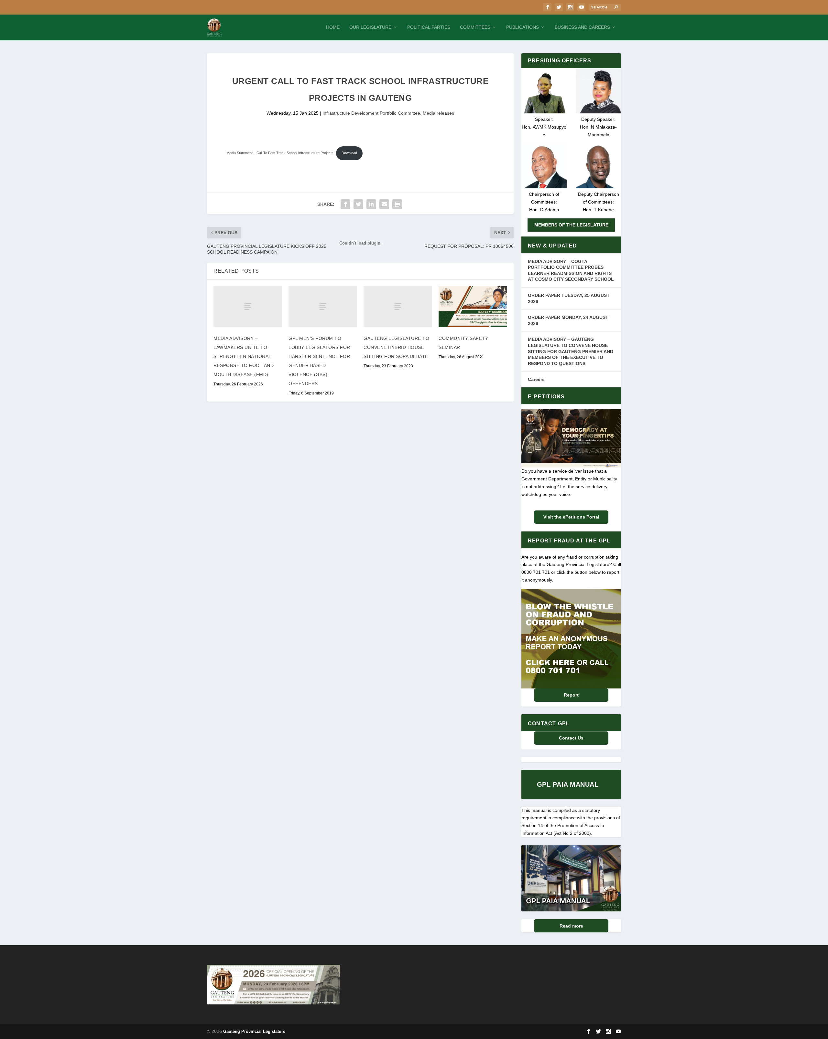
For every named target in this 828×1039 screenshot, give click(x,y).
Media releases (438, 113)
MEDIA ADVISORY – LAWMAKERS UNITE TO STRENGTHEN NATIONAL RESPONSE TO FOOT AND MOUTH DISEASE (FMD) (243, 356)
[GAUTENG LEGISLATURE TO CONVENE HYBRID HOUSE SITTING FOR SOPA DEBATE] (398, 306)
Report (571, 695)
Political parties (428, 27)
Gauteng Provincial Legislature (254, 1031)
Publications (522, 27)
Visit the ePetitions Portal (571, 517)
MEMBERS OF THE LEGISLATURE (571, 224)
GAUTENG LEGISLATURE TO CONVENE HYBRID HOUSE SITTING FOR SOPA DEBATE (396, 347)
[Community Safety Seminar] (473, 306)
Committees (475, 27)
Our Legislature (370, 27)
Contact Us (571, 737)
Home (333, 27)
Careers (536, 379)
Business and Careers (582, 27)
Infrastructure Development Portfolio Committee (371, 113)
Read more (571, 926)
